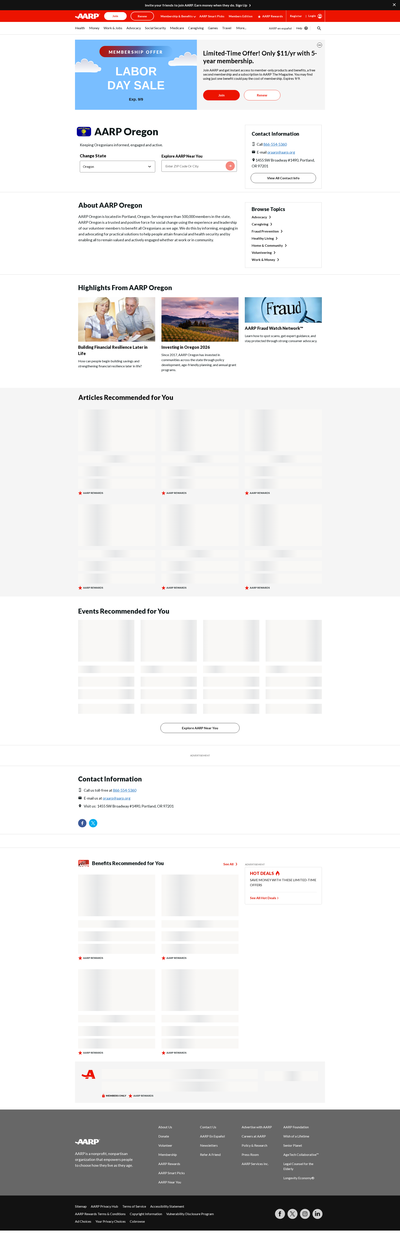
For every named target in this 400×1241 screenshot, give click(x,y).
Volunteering (262, 252)
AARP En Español (212, 1136)
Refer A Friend (210, 1154)
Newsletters (209, 1145)
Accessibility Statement (167, 1206)
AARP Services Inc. (255, 1164)
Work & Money (263, 260)
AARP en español (280, 28)
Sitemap (81, 1206)
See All (228, 864)
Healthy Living (263, 238)
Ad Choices (83, 1221)
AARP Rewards (272, 16)
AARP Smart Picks (211, 16)
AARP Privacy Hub (104, 1206)
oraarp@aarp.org (281, 152)
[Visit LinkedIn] (317, 1214)
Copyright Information (146, 1214)
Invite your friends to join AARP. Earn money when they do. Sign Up (196, 5)
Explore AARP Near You (181, 156)
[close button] (319, 45)
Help (299, 28)
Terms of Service (134, 1206)
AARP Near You (169, 1182)
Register (296, 16)
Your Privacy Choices (110, 1221)
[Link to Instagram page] (305, 1214)
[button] (318, 28)
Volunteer (165, 1145)
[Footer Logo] (104, 1142)
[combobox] (199, 166)
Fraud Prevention (265, 231)
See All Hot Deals (263, 898)
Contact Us (208, 1127)
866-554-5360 (275, 144)
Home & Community (267, 245)
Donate (163, 1136)
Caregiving (260, 224)
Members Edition (240, 16)
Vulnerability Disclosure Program (190, 1214)
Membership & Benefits (177, 16)
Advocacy (259, 217)
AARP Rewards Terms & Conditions (100, 1214)
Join (221, 95)
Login (312, 16)
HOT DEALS (262, 873)
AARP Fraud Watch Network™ (274, 328)
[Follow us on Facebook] (82, 823)
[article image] (87, 16)
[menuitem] (80, 30)
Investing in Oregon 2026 (185, 347)
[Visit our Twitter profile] (93, 823)
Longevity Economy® (298, 1178)
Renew (262, 95)
